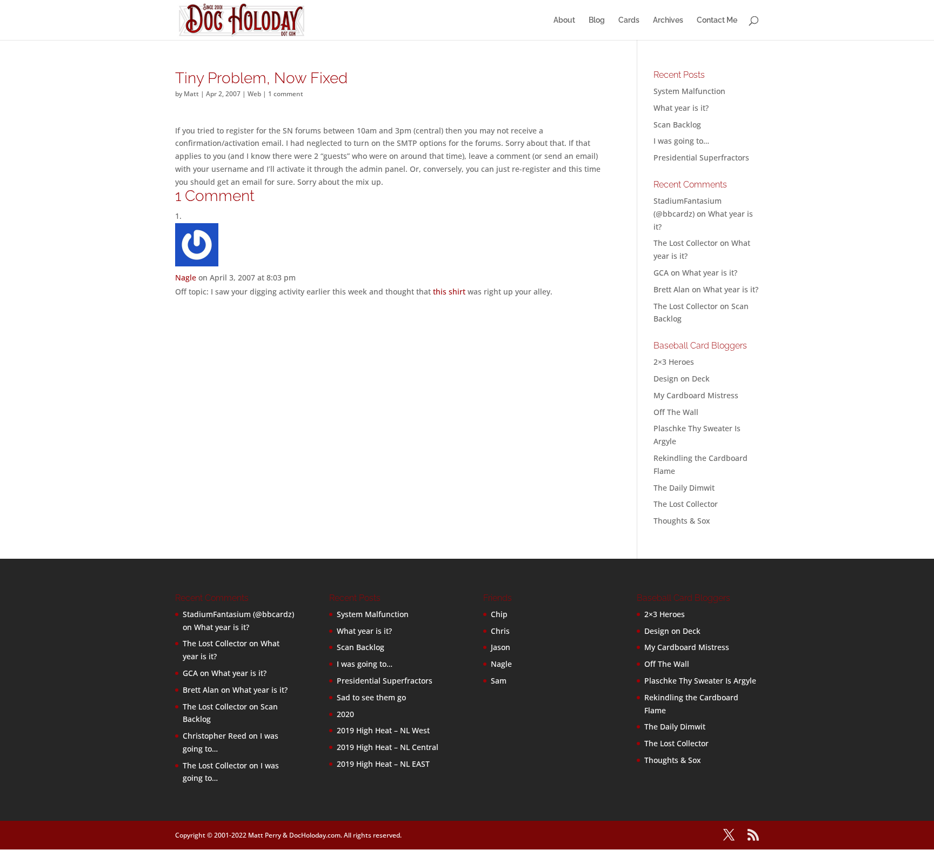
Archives (668, 20)
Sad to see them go (371, 697)
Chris (500, 631)
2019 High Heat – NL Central (387, 747)
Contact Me (717, 20)
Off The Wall (675, 412)
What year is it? (681, 108)
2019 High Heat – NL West (383, 730)
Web (254, 93)
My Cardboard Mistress (695, 395)
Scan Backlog (677, 124)
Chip (499, 614)
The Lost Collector (685, 504)
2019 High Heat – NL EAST (383, 764)
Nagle (185, 277)
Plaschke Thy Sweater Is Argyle (700, 680)
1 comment (285, 93)
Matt (191, 93)
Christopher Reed (214, 736)
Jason (500, 647)
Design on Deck (681, 378)
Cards (628, 20)
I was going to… (681, 141)
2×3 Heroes (673, 362)
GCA (661, 272)
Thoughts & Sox (681, 521)
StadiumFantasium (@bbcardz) (238, 614)
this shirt (449, 291)
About (564, 20)
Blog (597, 20)
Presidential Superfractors (701, 157)
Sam (498, 680)
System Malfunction (689, 91)
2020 (345, 714)
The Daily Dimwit (684, 488)
